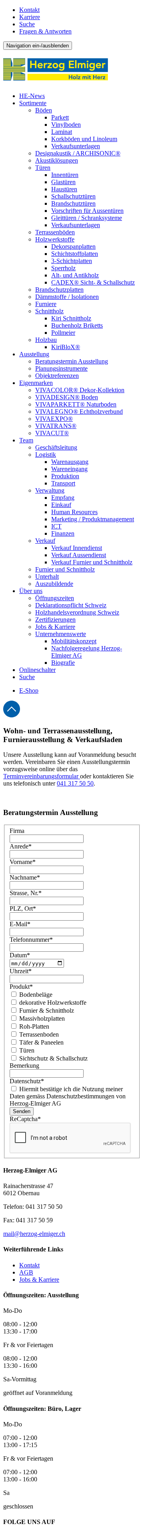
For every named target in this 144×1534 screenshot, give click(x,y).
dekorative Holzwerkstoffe (52, 1002)
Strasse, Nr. (26, 893)
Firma (17, 830)
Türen (26, 1050)
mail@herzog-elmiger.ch (34, 1233)
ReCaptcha (25, 1119)
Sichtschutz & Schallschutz (53, 1058)
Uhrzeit (21, 971)
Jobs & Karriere (39, 1279)
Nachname (25, 877)
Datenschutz (27, 1081)
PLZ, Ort (23, 908)
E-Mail (20, 924)
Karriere (29, 17)
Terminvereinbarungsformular (41, 776)
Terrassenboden (38, 1034)
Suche (27, 24)
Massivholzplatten (41, 1018)
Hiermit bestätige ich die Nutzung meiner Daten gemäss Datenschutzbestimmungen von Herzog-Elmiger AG (68, 1096)
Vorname (23, 861)
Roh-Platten (33, 1026)
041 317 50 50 (75, 783)
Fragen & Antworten (45, 31)
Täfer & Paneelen (41, 1042)
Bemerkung (24, 1065)
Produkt (21, 986)
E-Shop (28, 690)
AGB (26, 1272)
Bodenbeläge (35, 994)
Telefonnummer (31, 939)
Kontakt (29, 9)
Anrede (21, 846)
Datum (20, 955)
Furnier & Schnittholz (46, 1010)
